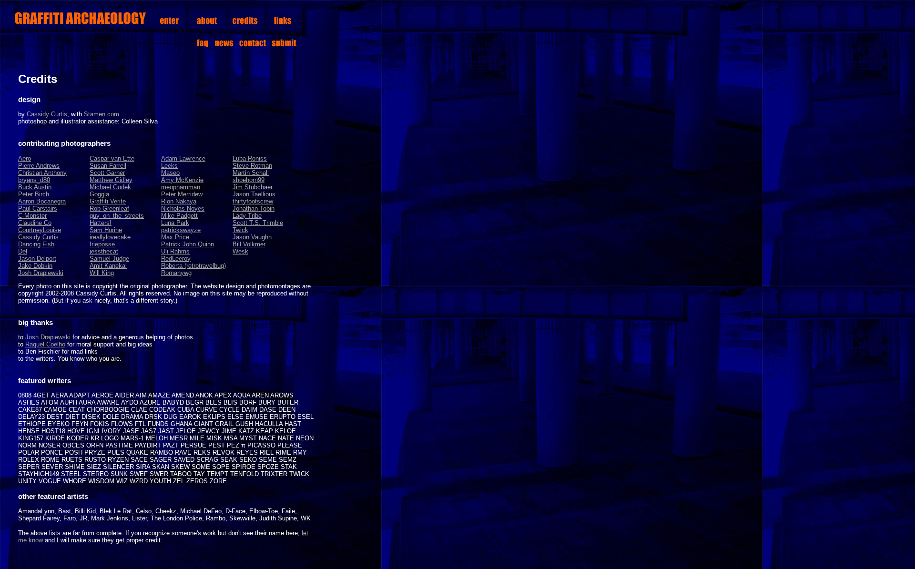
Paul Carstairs (37, 208)
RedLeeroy (176, 258)
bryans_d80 (34, 179)
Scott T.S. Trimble (258, 222)
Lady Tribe (247, 215)
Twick (240, 230)
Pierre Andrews (39, 165)
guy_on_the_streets (117, 215)
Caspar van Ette (112, 158)
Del (22, 251)
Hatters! (101, 222)
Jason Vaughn (252, 237)
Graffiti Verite (108, 201)
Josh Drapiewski (40, 272)
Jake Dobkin (35, 265)
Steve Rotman (252, 165)
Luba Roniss (250, 158)
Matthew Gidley (111, 179)
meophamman (180, 187)
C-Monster (32, 215)
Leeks (169, 165)
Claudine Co (34, 222)
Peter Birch (33, 194)
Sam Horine (106, 230)
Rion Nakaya (178, 201)
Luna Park (175, 222)
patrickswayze (181, 230)
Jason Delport (37, 258)
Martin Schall (251, 172)
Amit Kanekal (108, 265)
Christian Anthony (42, 172)
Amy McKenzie (182, 179)
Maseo (170, 172)
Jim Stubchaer (253, 187)
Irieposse (102, 244)
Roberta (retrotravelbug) (193, 265)
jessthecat (104, 251)
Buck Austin (34, 187)
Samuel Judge (109, 258)
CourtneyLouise (39, 230)
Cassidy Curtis (47, 114)
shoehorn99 (248, 179)
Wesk (240, 251)
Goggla (99, 194)
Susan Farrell (108, 165)
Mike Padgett (179, 215)
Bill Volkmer (249, 244)
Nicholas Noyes (182, 208)
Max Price (175, 237)
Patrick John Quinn (187, 244)
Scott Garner (107, 172)
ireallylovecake (110, 237)
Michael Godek (110, 187)
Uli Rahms (175, 251)
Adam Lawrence (183, 158)
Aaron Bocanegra (42, 201)
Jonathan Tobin (253, 208)
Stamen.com (101, 114)
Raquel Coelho (45, 344)
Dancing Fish (36, 244)
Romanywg (176, 272)
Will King (102, 272)
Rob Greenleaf (109, 208)
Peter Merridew (182, 194)
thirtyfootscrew (253, 201)
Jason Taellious (254, 194)
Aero (24, 158)
